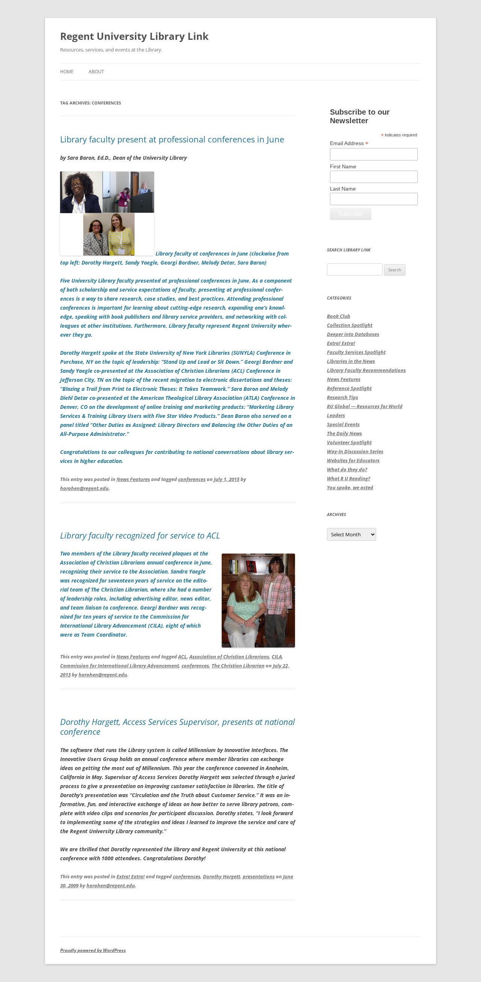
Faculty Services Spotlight (356, 352)
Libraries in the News (351, 361)
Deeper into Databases (353, 334)
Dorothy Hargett (221, 876)
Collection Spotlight (349, 325)
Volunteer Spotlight (349, 442)
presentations (259, 876)
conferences (192, 479)
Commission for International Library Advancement (119, 665)
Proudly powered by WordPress (93, 950)
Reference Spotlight (349, 388)
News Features (133, 479)
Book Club (338, 316)
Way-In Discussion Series (355, 451)
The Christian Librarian (238, 665)
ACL (182, 656)
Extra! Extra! (130, 876)
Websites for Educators (353, 460)
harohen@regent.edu (84, 488)
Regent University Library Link (134, 36)
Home (67, 71)
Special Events (343, 424)
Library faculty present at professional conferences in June (172, 139)
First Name (343, 166)
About (96, 71)
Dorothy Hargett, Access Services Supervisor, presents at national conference (177, 726)
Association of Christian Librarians (229, 656)
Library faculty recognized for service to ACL (140, 535)
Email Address (349, 143)
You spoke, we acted (350, 487)
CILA (277, 656)
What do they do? (347, 469)
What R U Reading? (348, 478)
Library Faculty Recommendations (366, 370)
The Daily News (344, 433)
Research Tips (342, 397)
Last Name (343, 189)
